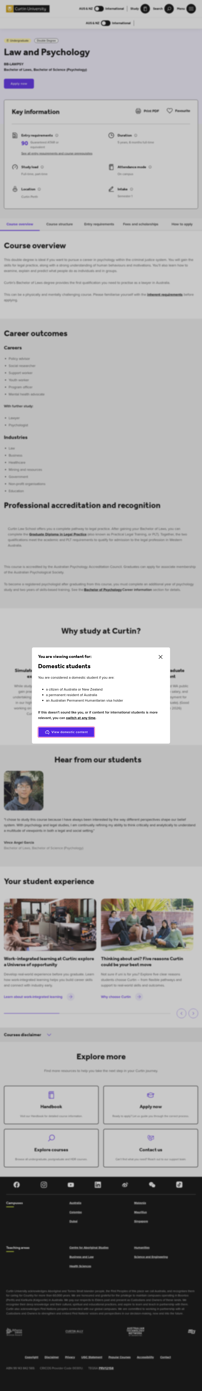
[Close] (160, 657)
